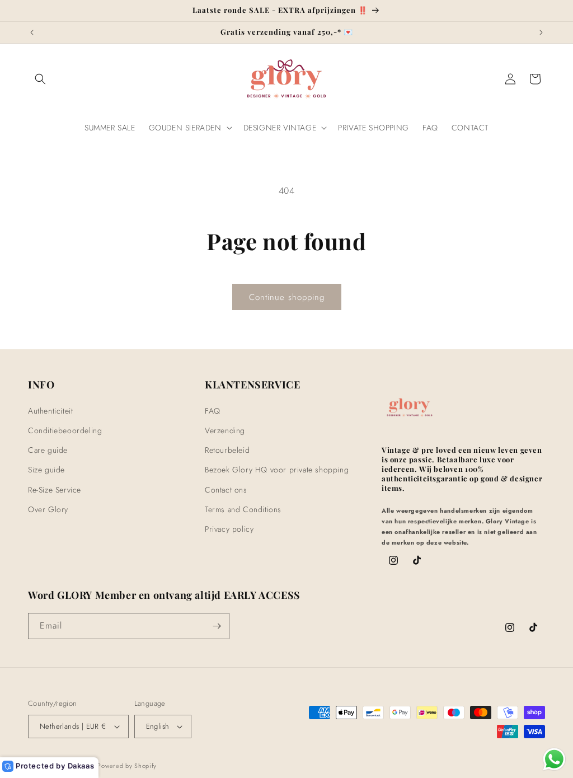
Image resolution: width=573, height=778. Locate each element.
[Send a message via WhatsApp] (554, 759)
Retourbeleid (227, 450)
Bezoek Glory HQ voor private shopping (277, 469)
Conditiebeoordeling (65, 430)
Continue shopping (287, 297)
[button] (40, 79)
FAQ (212, 410)
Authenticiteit (50, 410)
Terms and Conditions (243, 509)
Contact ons (226, 489)
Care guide (48, 450)
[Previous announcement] (32, 32)
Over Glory (48, 509)
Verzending (225, 430)
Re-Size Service (54, 489)
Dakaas (81, 765)
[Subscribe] (216, 626)
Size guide (46, 469)
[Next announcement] (541, 32)
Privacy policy (229, 529)
